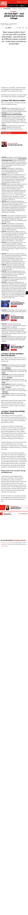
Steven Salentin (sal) (13, 23)
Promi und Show (7, 8)
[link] (3, 3)
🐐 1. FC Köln (10, 5)
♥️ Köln (16, 5)
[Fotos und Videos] (19, 2)
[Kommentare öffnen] (27, 292)
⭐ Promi (22, 5)
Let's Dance (14, 8)
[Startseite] (1, 8)
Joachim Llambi (14, 460)
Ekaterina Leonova (22, 8)
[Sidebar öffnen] (26, 1)
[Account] (22, 2)
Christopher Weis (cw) (4, 23)
